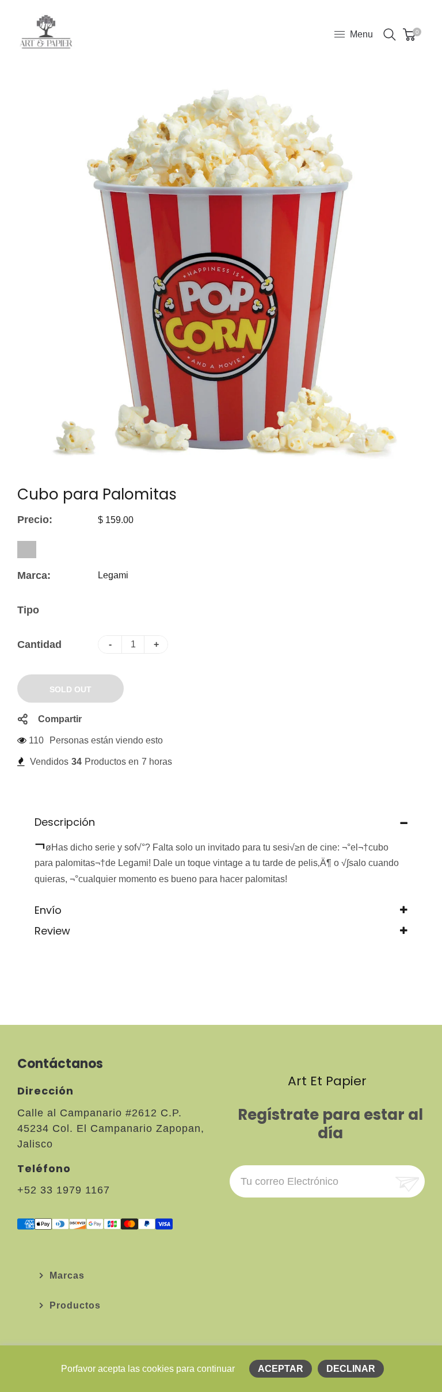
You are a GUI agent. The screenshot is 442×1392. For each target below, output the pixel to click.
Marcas (67, 1275)
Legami (113, 575)
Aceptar (280, 1369)
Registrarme (406, 1181)
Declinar (350, 1369)
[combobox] (26, 549)
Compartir (60, 719)
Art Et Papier (327, 1081)
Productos (75, 1305)
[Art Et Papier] (46, 34)
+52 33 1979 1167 (63, 1190)
